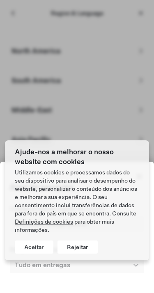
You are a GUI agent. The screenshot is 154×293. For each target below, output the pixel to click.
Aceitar (34, 247)
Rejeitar (77, 247)
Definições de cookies (44, 221)
